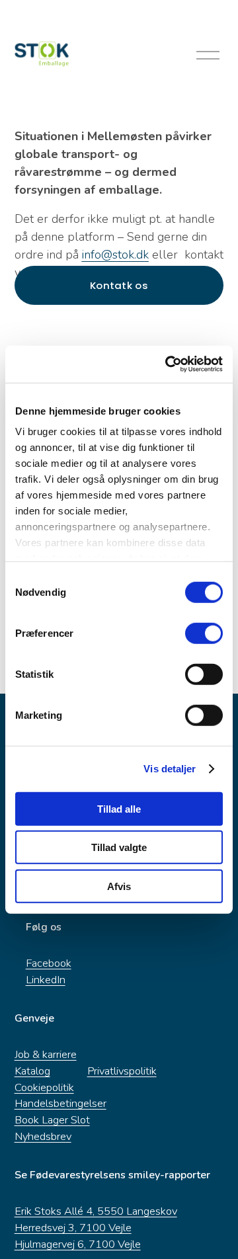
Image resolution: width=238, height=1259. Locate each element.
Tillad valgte (119, 847)
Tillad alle (119, 808)
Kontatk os (119, 285)
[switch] (204, 632)
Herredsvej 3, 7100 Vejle (73, 1227)
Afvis (119, 885)
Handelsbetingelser (60, 1103)
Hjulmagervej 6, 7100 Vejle (78, 1244)
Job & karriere (46, 1054)
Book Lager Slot (52, 1119)
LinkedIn (45, 979)
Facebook (48, 963)
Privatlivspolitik (122, 1070)
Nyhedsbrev (43, 1136)
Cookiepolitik (44, 1087)
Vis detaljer (169, 768)
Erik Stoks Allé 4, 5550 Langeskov (96, 1211)
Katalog (32, 1070)
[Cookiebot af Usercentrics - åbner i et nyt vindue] (168, 364)
